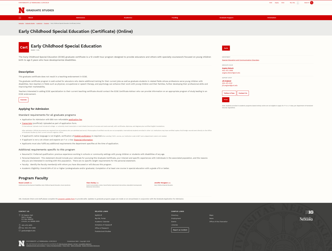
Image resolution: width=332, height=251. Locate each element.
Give (282, 2)
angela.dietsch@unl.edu (231, 73)
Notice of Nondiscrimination (54, 245)
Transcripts (27, 123)
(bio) (31, 183)
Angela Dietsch (228, 68)
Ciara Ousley (91, 183)
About (30, 18)
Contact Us (243, 93)
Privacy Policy (66, 245)
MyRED (97, 215)
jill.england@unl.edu (230, 85)
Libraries (174, 225)
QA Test (75, 244)
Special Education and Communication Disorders (240, 60)
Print (226, 100)
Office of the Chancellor (218, 221)
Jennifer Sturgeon (161, 183)
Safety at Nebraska (76, 245)
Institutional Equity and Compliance (36, 245)
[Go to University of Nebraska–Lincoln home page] (21, 10)
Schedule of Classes (102, 225)
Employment (176, 218)
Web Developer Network (65, 244)
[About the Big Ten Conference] (309, 212)
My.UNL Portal (100, 218)
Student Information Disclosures (91, 245)
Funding (175, 18)
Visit (270, 2)
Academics (128, 18)
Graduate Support (226, 18)
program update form (66, 199)
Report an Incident (180, 230)
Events (173, 221)
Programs (46, 23)
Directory (174, 215)
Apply (277, 2)
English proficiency (82, 136)
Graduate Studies (40, 10)
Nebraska (21, 23)
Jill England (226, 81)
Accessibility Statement (85, 244)
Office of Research (102, 228)
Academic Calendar (102, 221)
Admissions (80, 18)
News (211, 218)
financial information (83, 140)
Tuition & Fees (229, 93)
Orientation (271, 18)
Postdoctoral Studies (103, 231)
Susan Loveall (24, 183)
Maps (211, 215)
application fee (75, 119)
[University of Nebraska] (306, 219)
